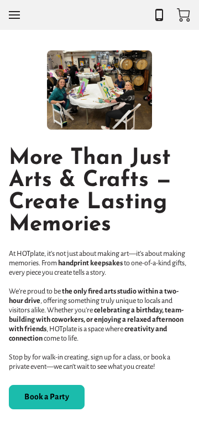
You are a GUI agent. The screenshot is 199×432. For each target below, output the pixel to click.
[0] (183, 15)
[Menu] (14, 15)
